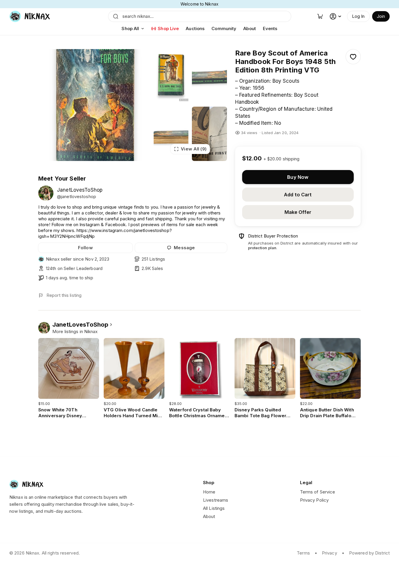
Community (223, 28)
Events (270, 28)
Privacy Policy (314, 500)
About (249, 28)
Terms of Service (317, 492)
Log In (358, 16)
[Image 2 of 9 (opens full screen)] (171, 76)
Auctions (195, 28)
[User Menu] (336, 16)
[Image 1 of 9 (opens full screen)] (94, 105)
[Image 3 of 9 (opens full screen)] (209, 76)
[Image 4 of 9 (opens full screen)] (171, 134)
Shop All (130, 28)
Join (381, 16)
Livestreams (215, 500)
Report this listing (63, 295)
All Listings (214, 508)
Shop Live (168, 28)
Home (209, 492)
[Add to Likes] (353, 56)
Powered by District (369, 553)
